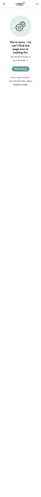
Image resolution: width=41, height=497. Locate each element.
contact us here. (20, 84)
